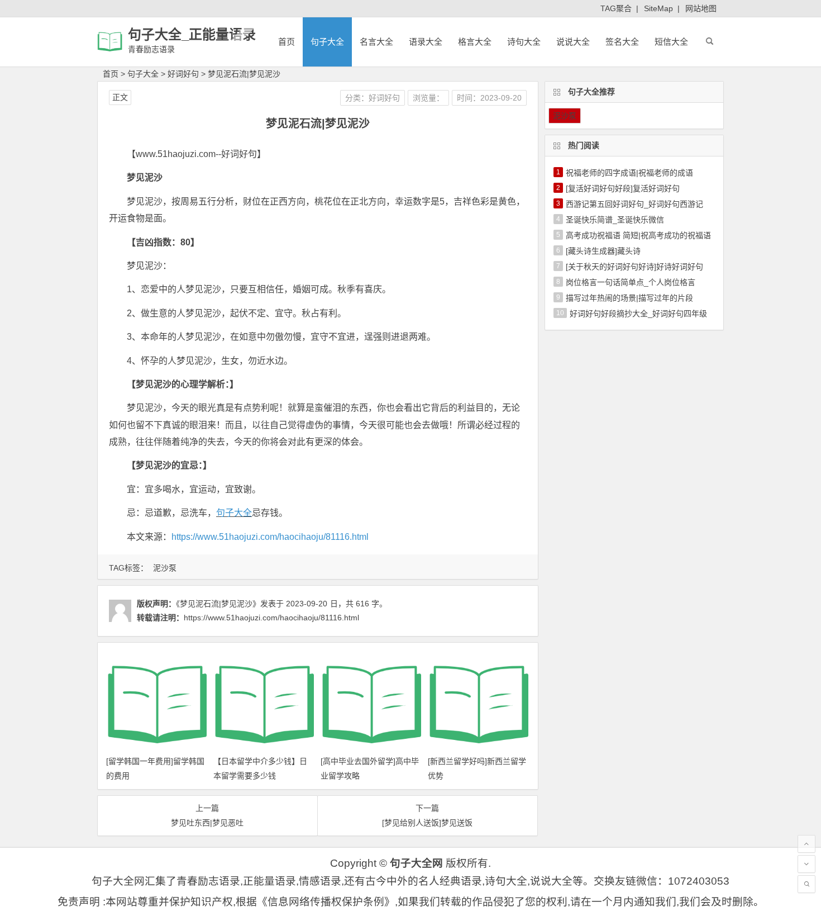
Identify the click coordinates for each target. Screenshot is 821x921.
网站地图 (701, 8)
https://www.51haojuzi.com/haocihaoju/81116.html (270, 537)
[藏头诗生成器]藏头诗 (603, 250)
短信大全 (671, 41)
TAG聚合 (616, 8)
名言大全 (376, 41)
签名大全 (622, 41)
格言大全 (474, 41)
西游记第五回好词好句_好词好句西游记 (634, 204)
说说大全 (573, 41)
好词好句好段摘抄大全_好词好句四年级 (638, 313)
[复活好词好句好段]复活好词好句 (623, 188)
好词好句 (183, 73)
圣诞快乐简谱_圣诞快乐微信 (615, 219)
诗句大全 (524, 41)
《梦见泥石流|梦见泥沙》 (218, 603)
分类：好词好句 (372, 97)
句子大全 (327, 41)
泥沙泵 (164, 567)
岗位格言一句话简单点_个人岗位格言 (630, 282)
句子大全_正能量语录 (192, 34)
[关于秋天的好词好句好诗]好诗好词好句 (634, 266)
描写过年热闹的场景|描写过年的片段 (629, 297)
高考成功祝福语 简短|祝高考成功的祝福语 (638, 235)
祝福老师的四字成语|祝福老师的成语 (629, 172)
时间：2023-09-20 (489, 97)
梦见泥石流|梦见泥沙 (244, 73)
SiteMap (658, 8)
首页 (286, 41)
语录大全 (425, 41)
